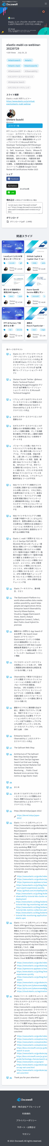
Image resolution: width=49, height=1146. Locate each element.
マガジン (26, 1133)
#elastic (28, 60)
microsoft (36, 296)
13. (11, 662)
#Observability (31, 71)
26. (11, 1077)
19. (11, 782)
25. (11, 996)
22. (11, 811)
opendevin (22, 296)
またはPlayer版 (24, 189)
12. (11, 631)
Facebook (14, 179)
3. (10, 399)
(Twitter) (13, 186)
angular (43, 330)
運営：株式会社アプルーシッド (26, 1106)
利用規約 (26, 1113)
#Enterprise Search (16, 82)
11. (11, 598)
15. (11, 708)
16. (11, 736)
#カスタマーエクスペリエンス (20, 76)
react (34, 330)
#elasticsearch (14, 60)
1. (10, 354)
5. (10, 426)
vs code (11, 263)
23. (11, 823)
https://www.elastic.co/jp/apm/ (30, 1061)
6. (10, 446)
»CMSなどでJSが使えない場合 (26, 200)
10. (11, 588)
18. (11, 754)
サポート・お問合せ (26, 1127)
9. (10, 538)
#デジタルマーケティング (18, 87)
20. (11, 787)
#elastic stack (14, 65)
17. (11, 748)
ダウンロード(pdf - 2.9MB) (21, 221)
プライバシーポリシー (26, 1120)
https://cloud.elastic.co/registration (32, 991)
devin (11, 296)
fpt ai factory (21, 330)
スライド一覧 (13, 125)
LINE (12, 192)
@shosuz (9, 122)
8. (10, 516)
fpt (10, 330)
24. (11, 923)
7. (10, 485)
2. (10, 379)
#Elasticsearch (14, 71)
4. (10, 417)
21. (11, 794)
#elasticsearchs (30, 65)
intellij (34, 263)
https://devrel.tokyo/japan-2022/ (28, 816)
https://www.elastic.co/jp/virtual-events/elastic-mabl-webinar (20, 102)
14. (11, 677)
